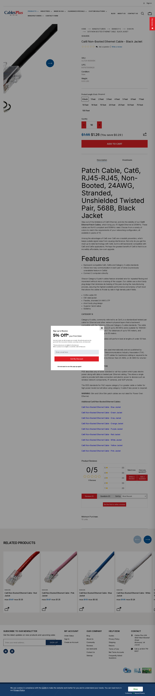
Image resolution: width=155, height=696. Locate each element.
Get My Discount (76, 359)
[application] (77, 690)
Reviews (152, 22)
